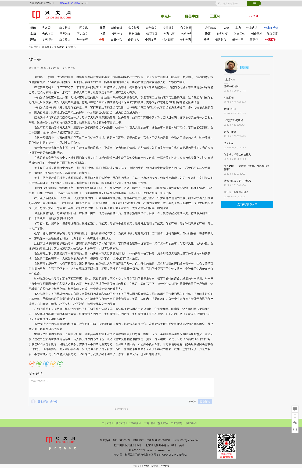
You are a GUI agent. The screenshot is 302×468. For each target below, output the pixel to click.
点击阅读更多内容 (247, 204)
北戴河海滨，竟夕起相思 (237, 180)
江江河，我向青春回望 (236, 192)
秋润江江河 (230, 108)
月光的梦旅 (230, 131)
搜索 (254, 3)
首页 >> (49, 46)
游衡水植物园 (231, 86)
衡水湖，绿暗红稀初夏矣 (237, 154)
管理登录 (165, 466)
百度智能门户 (148, 466)
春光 (164, 16)
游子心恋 (229, 143)
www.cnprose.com (158, 450)
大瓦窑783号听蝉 (233, 120)
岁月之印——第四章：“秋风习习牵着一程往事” (246, 167)
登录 (255, 16)
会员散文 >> (61, 46)
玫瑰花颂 (229, 97)
